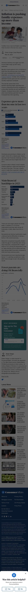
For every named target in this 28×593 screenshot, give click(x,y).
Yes (9, 589)
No (22, 589)
